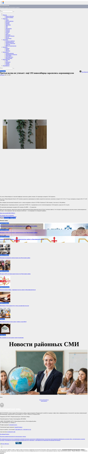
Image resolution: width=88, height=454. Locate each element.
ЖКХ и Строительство (11, 45)
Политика (5, 47)
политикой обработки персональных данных (73, 449)
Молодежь (8, 34)
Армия (7, 19)
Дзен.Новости (6, 65)
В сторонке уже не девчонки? (7, 215)
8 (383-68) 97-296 (11, 431)
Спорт (7, 33)
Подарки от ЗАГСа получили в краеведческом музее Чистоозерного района (18, 232)
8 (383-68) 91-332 (27, 429)
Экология (8, 44)
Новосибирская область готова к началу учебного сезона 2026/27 (13, 321)
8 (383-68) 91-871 (13, 424)
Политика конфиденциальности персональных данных (13, 436)
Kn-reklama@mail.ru (4, 434)
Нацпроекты (6, 52)
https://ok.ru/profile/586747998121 (7, 213)
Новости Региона (10, 16)
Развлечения (8, 38)
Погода (7, 37)
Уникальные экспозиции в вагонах (8, 216)
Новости (5, 15)
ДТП (7, 60)
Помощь (7, 23)
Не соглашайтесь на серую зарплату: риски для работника (12, 337)
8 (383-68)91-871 (18, 429)
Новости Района (9, 17)
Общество (5, 18)
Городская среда (9, 57)
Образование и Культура (11, 54)
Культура (8, 29)
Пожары (7, 63)
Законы (7, 49)
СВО (7, 26)
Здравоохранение (10, 53)
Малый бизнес (9, 58)
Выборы (7, 48)
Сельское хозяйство (10, 40)
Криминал (8, 62)
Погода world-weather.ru (44, 399)
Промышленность (10, 42)
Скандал (7, 64)
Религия (7, 32)
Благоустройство (9, 21)
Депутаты (8, 50)
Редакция (2, 75)
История (7, 22)
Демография (8, 55)
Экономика (5, 39)
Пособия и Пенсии (10, 36)
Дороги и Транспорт (10, 43)
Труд (7, 27)
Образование (9, 28)
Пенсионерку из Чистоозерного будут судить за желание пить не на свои (14, 305)
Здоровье (8, 31)
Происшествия (6, 59)
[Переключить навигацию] (0, 10)
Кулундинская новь (4, 5)
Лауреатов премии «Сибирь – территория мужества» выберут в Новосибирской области (22, 239)
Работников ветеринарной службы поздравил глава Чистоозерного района (18, 226)
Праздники (8, 24)
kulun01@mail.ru (18, 427)
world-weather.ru (44, 401)
